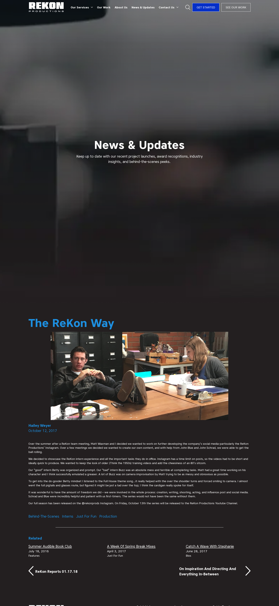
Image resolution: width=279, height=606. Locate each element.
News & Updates (143, 7)
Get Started (206, 7)
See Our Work (236, 7)
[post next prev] (72, 571)
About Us (121, 7)
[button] (82, 7)
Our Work (103, 7)
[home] (46, 7)
